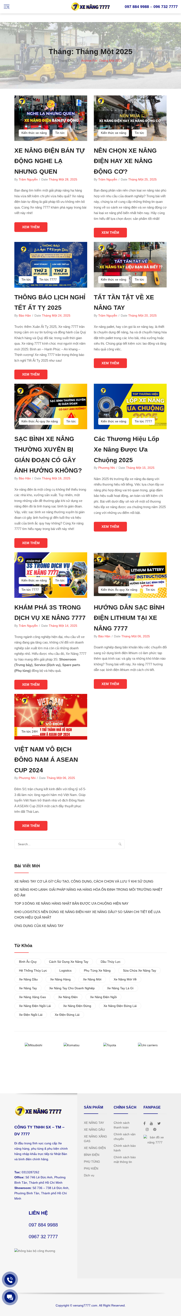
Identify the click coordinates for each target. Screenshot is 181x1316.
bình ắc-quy (28, 961)
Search (120, 844)
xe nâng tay (28, 988)
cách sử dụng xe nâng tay (68, 961)
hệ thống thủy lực (33, 970)
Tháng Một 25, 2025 (142, 179)
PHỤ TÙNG (92, 1161)
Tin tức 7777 (48, 279)
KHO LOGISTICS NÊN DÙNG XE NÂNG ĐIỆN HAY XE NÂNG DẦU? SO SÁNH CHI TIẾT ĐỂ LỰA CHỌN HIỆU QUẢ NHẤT (87, 914)
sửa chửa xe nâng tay (139, 970)
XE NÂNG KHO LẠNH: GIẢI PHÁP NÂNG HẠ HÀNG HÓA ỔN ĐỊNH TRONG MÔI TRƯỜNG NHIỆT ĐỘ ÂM (88, 892)
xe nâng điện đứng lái (120, 1006)
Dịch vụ (89, 1175)
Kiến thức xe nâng (34, 133)
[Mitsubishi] (34, 1045)
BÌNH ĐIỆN (91, 1154)
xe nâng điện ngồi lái (35, 1006)
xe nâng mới (92, 979)
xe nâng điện (68, 997)
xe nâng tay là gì (120, 988)
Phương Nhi (106, 467)
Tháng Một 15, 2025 (140, 467)
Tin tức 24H (29, 731)
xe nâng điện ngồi (103, 997)
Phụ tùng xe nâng (97, 970)
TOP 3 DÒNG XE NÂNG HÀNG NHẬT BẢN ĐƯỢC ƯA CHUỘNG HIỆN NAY (71, 903)
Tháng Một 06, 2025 (135, 636)
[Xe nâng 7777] (90, 6)
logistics (65, 970)
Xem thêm (31, 227)
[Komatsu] (72, 1045)
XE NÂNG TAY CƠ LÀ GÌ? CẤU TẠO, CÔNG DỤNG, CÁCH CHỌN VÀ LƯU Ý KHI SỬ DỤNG (83, 881)
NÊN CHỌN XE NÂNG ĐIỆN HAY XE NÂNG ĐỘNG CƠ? (125, 161)
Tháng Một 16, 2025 (56, 478)
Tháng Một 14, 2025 (63, 625)
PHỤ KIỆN (91, 1168)
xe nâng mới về (125, 979)
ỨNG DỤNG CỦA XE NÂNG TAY (39, 926)
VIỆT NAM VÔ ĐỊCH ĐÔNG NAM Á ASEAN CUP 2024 (46, 760)
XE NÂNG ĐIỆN (95, 1148)
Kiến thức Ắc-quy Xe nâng (39, 421)
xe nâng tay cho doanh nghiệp (72, 988)
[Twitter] (159, 1123)
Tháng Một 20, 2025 (142, 315)
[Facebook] (144, 1123)
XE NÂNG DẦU (94, 1129)
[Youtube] (151, 1123)
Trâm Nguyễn (28, 179)
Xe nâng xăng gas (32, 997)
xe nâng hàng (60, 979)
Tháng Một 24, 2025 (56, 315)
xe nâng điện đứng (77, 1006)
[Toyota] (110, 1045)
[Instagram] (147, 1129)
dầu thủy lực (111, 961)
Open (6, 7)
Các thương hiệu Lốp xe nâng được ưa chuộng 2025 (126, 449)
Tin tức (60, 133)
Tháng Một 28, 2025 (63, 179)
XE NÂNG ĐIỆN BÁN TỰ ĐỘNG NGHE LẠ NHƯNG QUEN (49, 161)
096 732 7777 (165, 6)
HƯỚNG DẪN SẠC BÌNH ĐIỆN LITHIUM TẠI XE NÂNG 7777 (129, 618)
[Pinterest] (154, 1129)
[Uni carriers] (148, 1045)
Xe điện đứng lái (67, 1014)
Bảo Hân (25, 315)
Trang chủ (66, 60)
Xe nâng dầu (28, 979)
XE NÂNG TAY (94, 1122)
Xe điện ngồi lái (30, 1014)
